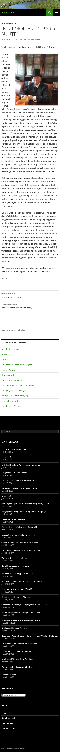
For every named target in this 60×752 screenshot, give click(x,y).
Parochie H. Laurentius (11, 380)
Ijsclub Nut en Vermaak (11, 406)
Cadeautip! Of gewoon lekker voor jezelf (19, 535)
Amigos (4, 354)
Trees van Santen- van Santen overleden (19, 643)
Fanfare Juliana (8, 370)
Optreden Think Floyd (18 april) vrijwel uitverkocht (24, 604)
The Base (5, 359)
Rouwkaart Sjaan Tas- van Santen (16, 651)
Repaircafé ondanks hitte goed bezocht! (19, 480)
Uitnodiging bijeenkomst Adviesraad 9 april (20, 620)
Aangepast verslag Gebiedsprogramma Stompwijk (23, 511)
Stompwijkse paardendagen (13, 390)
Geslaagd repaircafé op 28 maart (16, 597)
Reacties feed (7, 723)
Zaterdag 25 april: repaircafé (14, 558)
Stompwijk (7, 12)
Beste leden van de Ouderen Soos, (16, 306)
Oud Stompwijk (8, 375)
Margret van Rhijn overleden (14, 472)
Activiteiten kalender (10, 349)
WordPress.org (8, 728)
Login (3, 713)
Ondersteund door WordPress (13, 748)
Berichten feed (8, 718)
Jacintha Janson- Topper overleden (17, 573)
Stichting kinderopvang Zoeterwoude (18, 385)
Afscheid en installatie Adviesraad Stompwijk (21, 581)
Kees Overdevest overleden (13, 519)
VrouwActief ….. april (11, 295)
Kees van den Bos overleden (14, 449)
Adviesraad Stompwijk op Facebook (17, 659)
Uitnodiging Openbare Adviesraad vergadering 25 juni (25, 503)
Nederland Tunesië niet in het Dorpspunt (19, 488)
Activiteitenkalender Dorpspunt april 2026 (20, 612)
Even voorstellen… (9, 674)
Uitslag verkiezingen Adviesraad (15, 628)
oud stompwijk (9, 24)
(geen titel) (6, 457)
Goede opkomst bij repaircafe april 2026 (19, 542)
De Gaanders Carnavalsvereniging (16, 364)
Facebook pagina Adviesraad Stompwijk (19, 527)
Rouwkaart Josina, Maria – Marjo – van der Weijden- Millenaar (29, 636)
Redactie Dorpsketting (32, 39)
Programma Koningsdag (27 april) (16, 589)
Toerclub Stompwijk (10, 401)
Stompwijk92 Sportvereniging (14, 395)
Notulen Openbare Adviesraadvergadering (20, 465)
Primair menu (56, 12)
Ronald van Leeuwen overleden (15, 566)
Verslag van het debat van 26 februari (18, 667)
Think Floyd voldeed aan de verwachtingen (20, 550)
